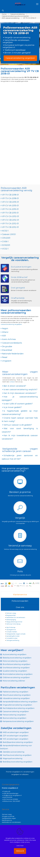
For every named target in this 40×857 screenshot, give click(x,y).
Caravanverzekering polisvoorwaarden (15, 16)
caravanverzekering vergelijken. (11, 324)
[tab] (20, 595)
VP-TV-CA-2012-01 (10, 223)
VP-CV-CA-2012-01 (10, 216)
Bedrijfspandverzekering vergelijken (18, 742)
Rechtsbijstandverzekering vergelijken (18, 708)
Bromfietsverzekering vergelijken (16, 664)
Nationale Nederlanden (13, 354)
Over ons (20, 607)
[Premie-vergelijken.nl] (20, 4)
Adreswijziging (11, 619)
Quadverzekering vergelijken (15, 671)
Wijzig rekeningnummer (14, 622)
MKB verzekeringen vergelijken (16, 732)
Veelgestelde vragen (9, 818)
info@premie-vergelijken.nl (12, 795)
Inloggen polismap (8, 816)
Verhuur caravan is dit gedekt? (18, 425)
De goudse (7, 346)
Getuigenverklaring (12, 640)
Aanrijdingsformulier (13, 636)
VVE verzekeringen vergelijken (15, 739)
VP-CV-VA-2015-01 (10, 205)
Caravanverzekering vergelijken (16, 711)
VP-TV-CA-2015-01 (10, 209)
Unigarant (6, 361)
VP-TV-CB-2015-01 (10, 213)
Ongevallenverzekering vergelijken (17, 705)
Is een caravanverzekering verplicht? (20, 389)
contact (12, 382)
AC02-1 (5, 231)
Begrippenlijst (11, 615)
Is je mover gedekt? (13, 407)
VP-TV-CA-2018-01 (10, 198)
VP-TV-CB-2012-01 (10, 227)
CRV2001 (6, 238)
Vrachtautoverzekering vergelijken (17, 755)
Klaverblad (7, 350)
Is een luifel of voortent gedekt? (18, 404)
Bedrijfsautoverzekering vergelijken (17, 762)
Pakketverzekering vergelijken (15, 692)
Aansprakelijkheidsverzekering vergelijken (20, 702)
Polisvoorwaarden (20, 601)
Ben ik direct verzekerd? (15, 386)
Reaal (4, 357)
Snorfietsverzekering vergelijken (16, 668)
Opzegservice (11, 629)
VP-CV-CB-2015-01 (10, 202)
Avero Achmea (9, 339)
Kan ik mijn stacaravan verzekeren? (20, 393)
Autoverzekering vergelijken (14, 654)
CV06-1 (5, 241)
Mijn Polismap (10, 627)
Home (4, 14)
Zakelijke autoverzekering (13, 752)
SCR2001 (6, 245)
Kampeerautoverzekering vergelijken (18, 721)
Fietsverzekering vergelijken (14, 715)
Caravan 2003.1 (9, 234)
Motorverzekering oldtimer (14, 681)
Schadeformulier (12, 638)
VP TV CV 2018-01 (29, 18)
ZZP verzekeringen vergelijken (15, 736)
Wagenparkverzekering (12, 758)
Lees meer (20, 845)
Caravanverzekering (17, 14)
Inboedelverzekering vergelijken (16, 698)
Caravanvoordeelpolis (12, 343)
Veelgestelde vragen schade (15, 634)
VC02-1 (5, 249)
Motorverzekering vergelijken (15, 661)
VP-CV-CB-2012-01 (10, 220)
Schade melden (11, 632)
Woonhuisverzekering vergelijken (17, 695)
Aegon (5, 328)
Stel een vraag (11, 613)
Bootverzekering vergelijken (14, 718)
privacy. (27, 842)
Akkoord (20, 851)
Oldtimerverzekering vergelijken (16, 677)
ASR (4, 336)
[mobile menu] (37, 4)
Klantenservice (20, 594)
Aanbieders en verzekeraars (15, 617)
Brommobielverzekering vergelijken (18, 674)
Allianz (5, 332)
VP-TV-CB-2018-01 (10, 195)
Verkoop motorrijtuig (13, 624)
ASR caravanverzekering (10, 18)
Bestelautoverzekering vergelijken (17, 658)
